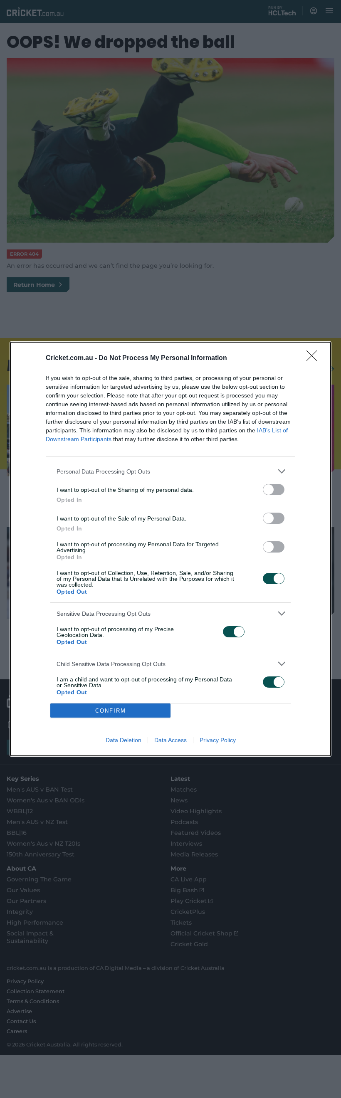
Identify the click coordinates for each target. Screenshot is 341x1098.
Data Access (170, 740)
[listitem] (170, 471)
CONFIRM (110, 711)
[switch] (273, 489)
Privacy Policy (218, 740)
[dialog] (170, 549)
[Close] (314, 358)
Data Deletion (123, 740)
